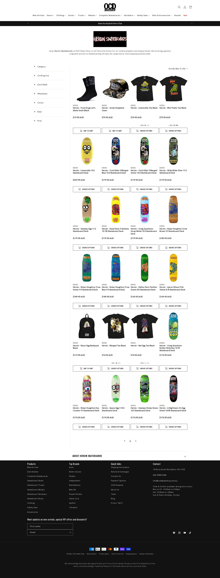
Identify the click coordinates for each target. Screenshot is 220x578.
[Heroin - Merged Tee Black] (116, 326)
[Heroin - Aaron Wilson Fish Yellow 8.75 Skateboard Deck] (173, 268)
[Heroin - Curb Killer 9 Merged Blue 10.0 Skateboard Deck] (116, 151)
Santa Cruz (74, 498)
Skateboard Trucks (35, 485)
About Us (115, 489)
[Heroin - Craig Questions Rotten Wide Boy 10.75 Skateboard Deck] (173, 326)
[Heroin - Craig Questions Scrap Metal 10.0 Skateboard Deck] (145, 209)
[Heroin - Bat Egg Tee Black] (145, 326)
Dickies (72, 476)
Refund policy (92, 554)
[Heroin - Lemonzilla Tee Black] (145, 88)
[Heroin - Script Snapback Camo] (116, 88)
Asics (71, 467)
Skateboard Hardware (37, 494)
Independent (74, 480)
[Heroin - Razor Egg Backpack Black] (87, 326)
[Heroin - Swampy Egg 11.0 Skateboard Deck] (87, 209)
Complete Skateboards (37, 476)
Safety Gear (32, 507)
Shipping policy (131, 554)
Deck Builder (32, 471)
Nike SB (72, 489)
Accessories (32, 512)
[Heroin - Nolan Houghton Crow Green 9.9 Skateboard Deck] (87, 268)
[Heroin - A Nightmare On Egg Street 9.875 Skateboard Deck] (173, 389)
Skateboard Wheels (36, 489)
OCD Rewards (117, 485)
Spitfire (72, 503)
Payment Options (118, 480)
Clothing (31, 503)
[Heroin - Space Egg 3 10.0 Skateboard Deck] (116, 389)
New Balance (74, 485)
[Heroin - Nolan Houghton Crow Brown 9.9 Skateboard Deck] (173, 209)
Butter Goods (75, 471)
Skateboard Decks (35, 480)
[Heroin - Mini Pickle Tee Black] (173, 88)
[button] (50, 15)
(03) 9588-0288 (159, 475)
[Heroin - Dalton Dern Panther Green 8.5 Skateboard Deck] (145, 268)
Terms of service (117, 554)
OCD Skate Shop (78, 554)
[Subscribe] (70, 532)
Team (113, 494)
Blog (113, 498)
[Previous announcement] (28, 23)
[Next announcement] (192, 23)
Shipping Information (120, 467)
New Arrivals (32, 467)
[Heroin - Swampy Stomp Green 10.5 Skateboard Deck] (145, 389)
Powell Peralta (75, 494)
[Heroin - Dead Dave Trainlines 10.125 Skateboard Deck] (116, 209)
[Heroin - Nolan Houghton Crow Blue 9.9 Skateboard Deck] (116, 268)
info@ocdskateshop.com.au (165, 481)
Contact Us (116, 476)
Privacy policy (104, 554)
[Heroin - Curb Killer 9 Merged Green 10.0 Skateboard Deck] (145, 151)
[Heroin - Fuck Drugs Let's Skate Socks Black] (87, 88)
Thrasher (73, 507)
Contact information (146, 554)
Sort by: (177, 68)
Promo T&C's (117, 503)
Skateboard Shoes (35, 498)
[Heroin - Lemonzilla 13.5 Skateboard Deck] (87, 151)
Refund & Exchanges (120, 471)
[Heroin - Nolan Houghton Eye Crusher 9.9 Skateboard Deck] (87, 389)
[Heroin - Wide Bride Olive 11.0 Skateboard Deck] (173, 151)
